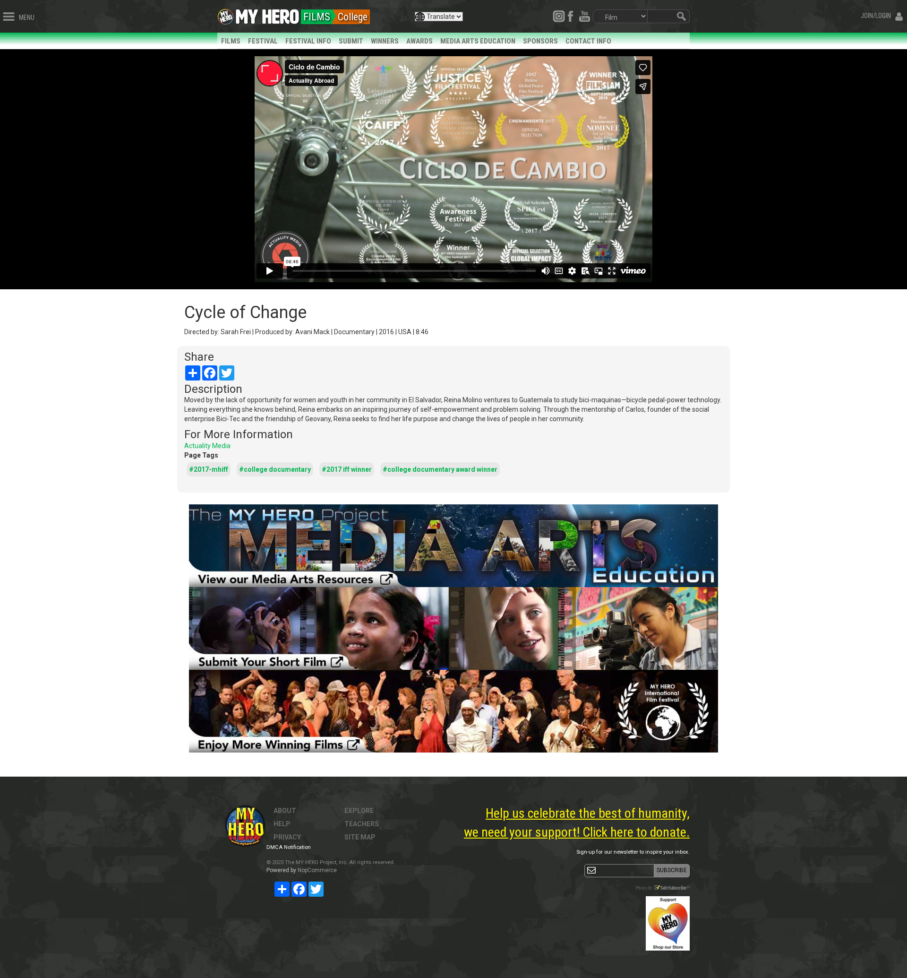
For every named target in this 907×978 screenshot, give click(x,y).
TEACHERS (361, 824)
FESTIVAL (263, 41)
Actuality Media (207, 446)
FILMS (230, 41)
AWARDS (419, 41)
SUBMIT (351, 41)
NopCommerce (317, 870)
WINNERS (385, 41)
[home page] (267, 14)
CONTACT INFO (588, 41)
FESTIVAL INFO (308, 41)
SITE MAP (360, 837)
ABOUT (285, 810)
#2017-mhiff (208, 469)
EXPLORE (359, 810)
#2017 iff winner (347, 469)
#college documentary (275, 469)
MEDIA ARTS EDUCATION (477, 41)
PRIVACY (287, 837)
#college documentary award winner (440, 469)
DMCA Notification (288, 847)
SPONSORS (540, 41)
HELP (282, 824)
